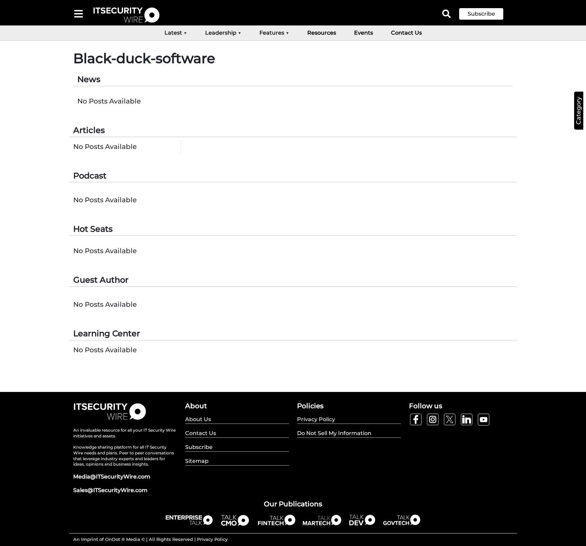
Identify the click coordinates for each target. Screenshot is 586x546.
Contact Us (406, 33)
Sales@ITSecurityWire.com (110, 490)
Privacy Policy (212, 539)
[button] (486, 14)
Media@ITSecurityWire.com (111, 476)
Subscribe (481, 14)
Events (363, 33)
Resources (321, 33)
